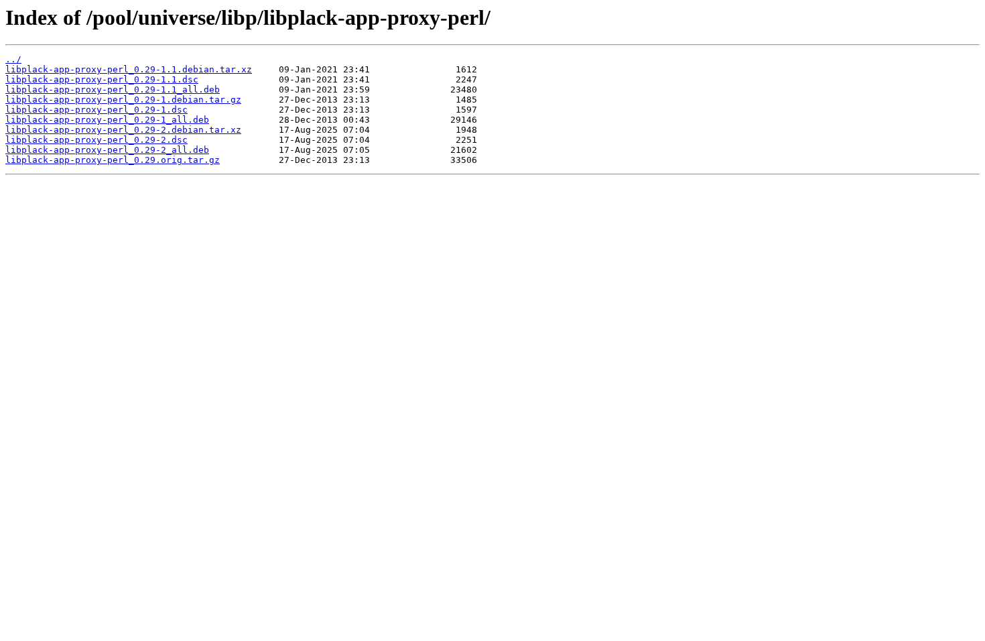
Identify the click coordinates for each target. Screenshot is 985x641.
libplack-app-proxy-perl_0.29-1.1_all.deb (112, 89)
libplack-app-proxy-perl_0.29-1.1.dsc (101, 79)
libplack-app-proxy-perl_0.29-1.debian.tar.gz (123, 100)
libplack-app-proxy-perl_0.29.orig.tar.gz (112, 160)
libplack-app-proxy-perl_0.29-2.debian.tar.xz (123, 130)
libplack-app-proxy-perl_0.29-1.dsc (96, 110)
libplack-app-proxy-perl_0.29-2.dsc (96, 140)
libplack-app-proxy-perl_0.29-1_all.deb (107, 120)
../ (13, 59)
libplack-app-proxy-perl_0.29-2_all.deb (107, 150)
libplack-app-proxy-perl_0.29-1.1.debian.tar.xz (128, 69)
